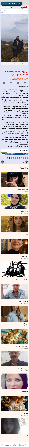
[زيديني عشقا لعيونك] (14, 358)
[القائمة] (11, 7)
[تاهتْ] (14, 224)
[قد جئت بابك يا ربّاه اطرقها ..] (14, 269)
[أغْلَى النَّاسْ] (14, 314)
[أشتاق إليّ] (14, 426)
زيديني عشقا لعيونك (23, 369)
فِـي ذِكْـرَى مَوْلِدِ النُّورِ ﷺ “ (22, 346)
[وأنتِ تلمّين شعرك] (14, 291)
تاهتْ (27, 234)
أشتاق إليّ (25, 436)
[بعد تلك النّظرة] (14, 201)
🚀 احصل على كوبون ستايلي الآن (11, 3)
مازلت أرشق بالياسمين (22, 189)
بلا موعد (26, 414)
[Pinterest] (11, 83)
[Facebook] (9, 7)
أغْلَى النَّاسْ (25, 324)
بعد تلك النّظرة (24, 212)
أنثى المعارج (25, 391)
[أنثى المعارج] (14, 381)
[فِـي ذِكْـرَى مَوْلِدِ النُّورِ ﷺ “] (14, 336)
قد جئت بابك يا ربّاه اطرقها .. (21, 279)
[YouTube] (2, 7)
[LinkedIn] (4, 83)
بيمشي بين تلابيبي (23, 256)
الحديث (7, 68)
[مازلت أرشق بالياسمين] (14, 179)
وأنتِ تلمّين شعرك (23, 301)
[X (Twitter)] (7, 7)
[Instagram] (4, 7)
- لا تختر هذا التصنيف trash (15, 68)
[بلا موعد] (14, 403)
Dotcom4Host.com (9, 445)
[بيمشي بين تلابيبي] (14, 246)
